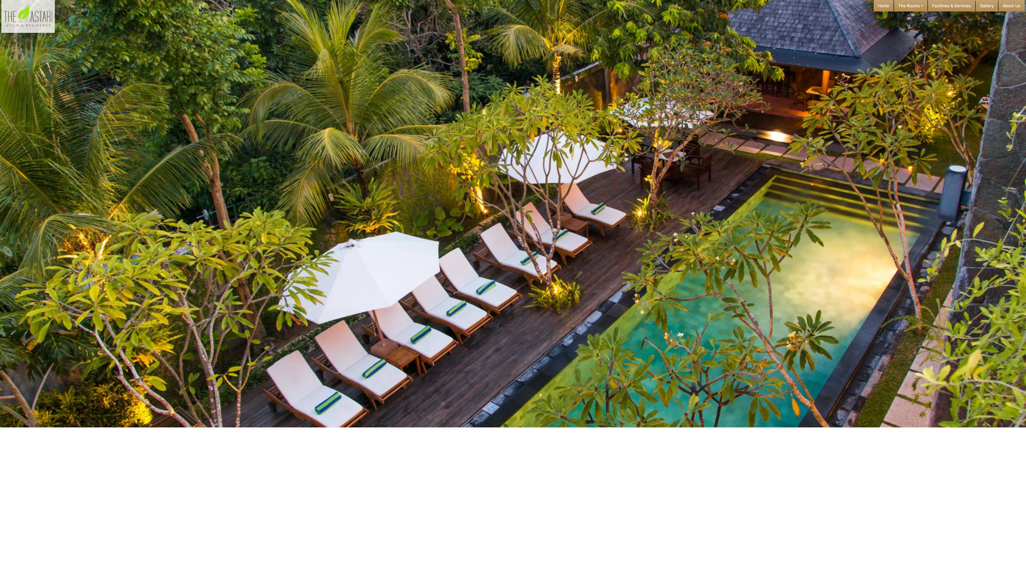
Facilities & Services (951, 5)
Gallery (987, 5)
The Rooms (909, 5)
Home (883, 5)
